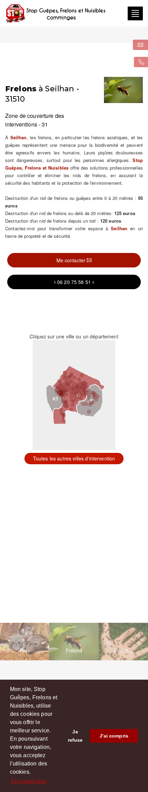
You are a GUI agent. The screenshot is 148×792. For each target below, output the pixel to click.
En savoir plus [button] (28, 781)
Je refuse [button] (75, 736)
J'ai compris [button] (113, 736)
